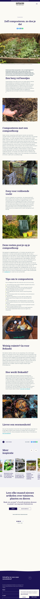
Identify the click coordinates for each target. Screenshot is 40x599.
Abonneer (13, 508)
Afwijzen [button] (24, 597)
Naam (3, 589)
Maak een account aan (24, 508)
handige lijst (7, 271)
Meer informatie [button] (24, 594)
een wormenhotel (6, 433)
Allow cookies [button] (34, 597)
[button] (31, 450)
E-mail (3, 595)
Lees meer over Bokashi (25, 388)
